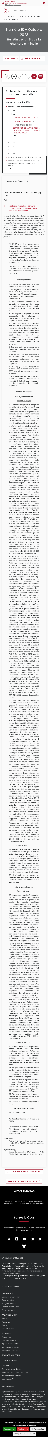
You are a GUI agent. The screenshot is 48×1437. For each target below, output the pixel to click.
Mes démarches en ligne (11, 1350)
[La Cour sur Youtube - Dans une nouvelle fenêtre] (24, 1239)
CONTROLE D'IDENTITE (22, 121)
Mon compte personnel (10, 1347)
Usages (5, 1365)
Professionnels (9, 1315)
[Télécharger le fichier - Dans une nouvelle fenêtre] (34, 76)
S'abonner (10, 58)
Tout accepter (9, 1429)
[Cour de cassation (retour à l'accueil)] (24, 10)
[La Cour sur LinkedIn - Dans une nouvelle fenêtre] (32, 1239)
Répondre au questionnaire (13, 5)
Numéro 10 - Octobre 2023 (31, 17)
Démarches (7, 1293)
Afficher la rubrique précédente (25, 1172)
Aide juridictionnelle (9, 1303)
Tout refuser (23, 1429)
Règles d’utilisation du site (11, 1369)
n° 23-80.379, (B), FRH (23, 125)
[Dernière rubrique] (27, 76)
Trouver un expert (8, 1310)
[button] (36, 106)
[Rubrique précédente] (14, 76)
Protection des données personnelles (15, 1372)
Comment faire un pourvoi (11, 1297)
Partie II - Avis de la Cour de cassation (23, 157)
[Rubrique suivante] (20, 76)
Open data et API (8, 1379)
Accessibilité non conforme (12, 1376)
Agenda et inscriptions (10, 1344)
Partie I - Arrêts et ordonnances (21, 107)
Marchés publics (8, 1328)
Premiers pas (6, 1337)
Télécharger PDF (32, 58)
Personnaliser (39, 1429)
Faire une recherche (9, 1340)
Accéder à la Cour (11, 1355)
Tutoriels (6, 1333)
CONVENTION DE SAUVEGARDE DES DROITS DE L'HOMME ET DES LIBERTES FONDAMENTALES (28, 130)
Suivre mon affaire (8, 1300)
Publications (15, 17)
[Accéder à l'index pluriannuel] (40, 76)
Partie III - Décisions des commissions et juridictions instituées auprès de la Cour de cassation (25, 163)
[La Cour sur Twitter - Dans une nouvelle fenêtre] (8, 1239)
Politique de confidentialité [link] (24, 1434)
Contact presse (9, 1360)
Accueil (6, 17)
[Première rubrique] (7, 76)
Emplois (5, 1318)
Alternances (6, 1322)
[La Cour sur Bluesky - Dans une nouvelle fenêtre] (24, 1246)
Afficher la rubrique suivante (23, 1181)
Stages (4, 1325)
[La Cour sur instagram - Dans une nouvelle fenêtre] (39, 1239)
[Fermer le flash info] (44, 3)
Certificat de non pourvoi (11, 1307)
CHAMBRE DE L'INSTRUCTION (24, 118)
